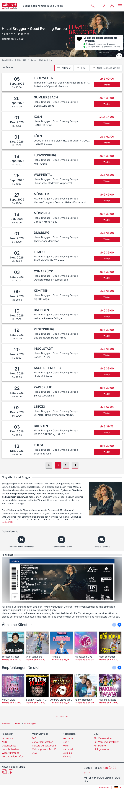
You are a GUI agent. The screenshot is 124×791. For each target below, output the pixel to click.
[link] (77, 82)
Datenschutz (9, 745)
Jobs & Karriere (10, 749)
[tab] (63, 68)
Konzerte (68, 738)
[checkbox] (119, 56)
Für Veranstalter (103, 738)
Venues (67, 756)
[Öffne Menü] (119, 5)
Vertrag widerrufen (12, 756)
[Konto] (112, 5)
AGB (4, 741)
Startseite (6, 723)
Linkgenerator (102, 749)
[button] (119, 625)
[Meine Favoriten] (103, 5)
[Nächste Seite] (75, 465)
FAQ (34, 738)
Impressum (8, 738)
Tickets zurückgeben (44, 745)
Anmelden (104, 787)
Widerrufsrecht (10, 752)
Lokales (67, 752)
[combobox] (55, 5)
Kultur (66, 745)
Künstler (16, 723)
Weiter (107, 84)
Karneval (68, 749)
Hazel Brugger (30, 723)
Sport (66, 741)
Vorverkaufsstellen (42, 741)
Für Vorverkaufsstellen (106, 741)
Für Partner (100, 745)
